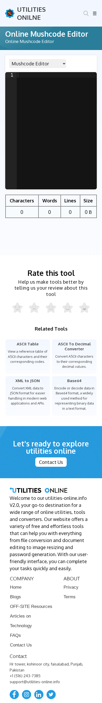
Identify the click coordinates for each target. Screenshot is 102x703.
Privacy (71, 587)
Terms (70, 596)
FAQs (15, 635)
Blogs (15, 596)
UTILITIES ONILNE (31, 13)
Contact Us (51, 462)
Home (15, 587)
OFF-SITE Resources (31, 606)
